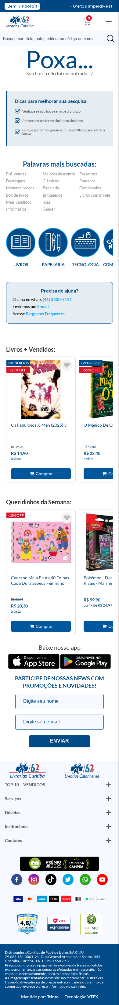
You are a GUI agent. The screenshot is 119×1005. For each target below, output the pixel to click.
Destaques (15, 180)
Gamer (49, 209)
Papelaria (51, 187)
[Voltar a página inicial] (19, 21)
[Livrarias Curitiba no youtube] (102, 879)
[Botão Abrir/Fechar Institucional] (108, 784)
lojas (47, 202)
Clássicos (51, 180)
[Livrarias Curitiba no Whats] (85, 879)
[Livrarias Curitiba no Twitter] (68, 879)
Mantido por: (40, 996)
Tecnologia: (81, 996)
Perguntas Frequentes (45, 313)
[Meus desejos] (66, 365)
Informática (16, 209)
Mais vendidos (18, 202)
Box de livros (17, 195)
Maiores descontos (59, 173)
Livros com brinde (94, 195)
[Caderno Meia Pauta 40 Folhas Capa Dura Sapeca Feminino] (41, 543)
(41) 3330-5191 (57, 299)
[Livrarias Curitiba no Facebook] (16, 879)
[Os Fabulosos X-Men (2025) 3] (41, 390)
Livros (20, 264)
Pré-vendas (16, 173)
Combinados (90, 187)
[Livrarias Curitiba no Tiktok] (50, 879)
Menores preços (20, 187)
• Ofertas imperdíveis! (91, 6)
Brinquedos (52, 195)
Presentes (88, 173)
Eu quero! (59, 741)
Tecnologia (85, 264)
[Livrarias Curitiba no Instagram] (33, 879)
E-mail (43, 306)
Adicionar (41, 473)
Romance (87, 180)
